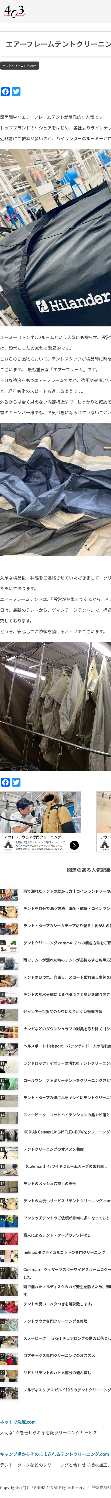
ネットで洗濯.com (18, 1421)
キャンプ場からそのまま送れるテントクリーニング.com (54, 1454)
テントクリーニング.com (20, 65)
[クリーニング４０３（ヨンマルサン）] (15, 11)
